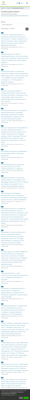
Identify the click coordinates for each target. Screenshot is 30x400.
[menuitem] (19, 3)
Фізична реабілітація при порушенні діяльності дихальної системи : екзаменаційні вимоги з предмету (12, 167)
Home (2, 8)
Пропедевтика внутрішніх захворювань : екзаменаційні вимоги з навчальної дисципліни (14, 153)
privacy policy (18, 395)
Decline (21, 398)
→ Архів (8, 8)
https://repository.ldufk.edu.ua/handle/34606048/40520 (15, 16)
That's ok (26, 398)
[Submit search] (17, 3)
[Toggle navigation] (27, 3)
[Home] (3, 3)
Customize (3, 398)
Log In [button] (22, 3)
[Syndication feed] (27, 29)
